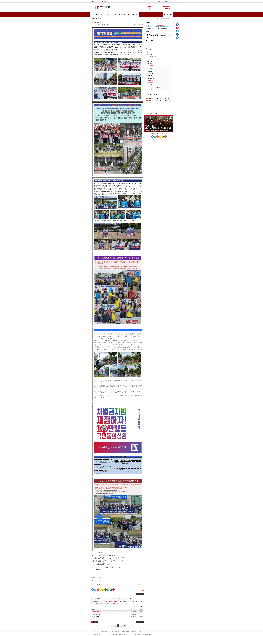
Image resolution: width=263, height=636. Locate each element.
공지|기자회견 (99, 14)
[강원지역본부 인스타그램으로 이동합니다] (177, 34)
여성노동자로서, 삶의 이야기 (99, 603)
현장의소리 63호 (96, 614)
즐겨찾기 (93, 1)
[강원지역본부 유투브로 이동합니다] (177, 27)
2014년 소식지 (116, 598)
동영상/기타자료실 (151, 63)
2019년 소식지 (96, 601)
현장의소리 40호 (97, 583)
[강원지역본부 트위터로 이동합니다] (177, 31)
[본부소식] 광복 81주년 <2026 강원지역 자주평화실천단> (159, 98)
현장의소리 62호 (96, 616)
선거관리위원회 (133, 14)
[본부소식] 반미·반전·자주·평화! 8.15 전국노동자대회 (159, 100)
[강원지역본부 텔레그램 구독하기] (177, 37)
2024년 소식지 (139, 601)
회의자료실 (149, 54)
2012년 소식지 (100, 598)
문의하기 (142, 631)
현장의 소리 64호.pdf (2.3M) (118, 24)
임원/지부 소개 (135, 631)
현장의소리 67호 (97, 586)
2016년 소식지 (133, 598)
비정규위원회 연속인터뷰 (112, 603)
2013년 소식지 (108, 598)
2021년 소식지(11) (113, 601)
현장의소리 (95, 577)
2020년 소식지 (104, 601)
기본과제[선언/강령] (103, 631)
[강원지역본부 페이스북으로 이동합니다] (177, 24)
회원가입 (159, 1)
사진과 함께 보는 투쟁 (151, 56)
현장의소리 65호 (96, 609)
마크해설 (111, 631)
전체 (93, 598)
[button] (138, 594)
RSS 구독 (98, 1)
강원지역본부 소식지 (151, 65)
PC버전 (170, 631)
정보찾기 (165, 1)
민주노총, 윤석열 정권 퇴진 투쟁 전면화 (159, 133)
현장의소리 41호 (97, 584)
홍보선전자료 (150, 59)
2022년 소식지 (123, 601)
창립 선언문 (94, 631)
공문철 (148, 52)
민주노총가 (117, 631)
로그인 (155, 1)
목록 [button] (142, 622)
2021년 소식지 (151, 80)
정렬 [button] (138, 622)
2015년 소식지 (125, 598)
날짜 (141, 606)
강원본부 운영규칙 (126, 631)
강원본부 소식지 (96, 18)
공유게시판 (122, 14)
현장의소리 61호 (96, 618)
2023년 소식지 (131, 601)
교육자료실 (149, 61)
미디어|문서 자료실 (111, 14)
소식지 (99, 577)
